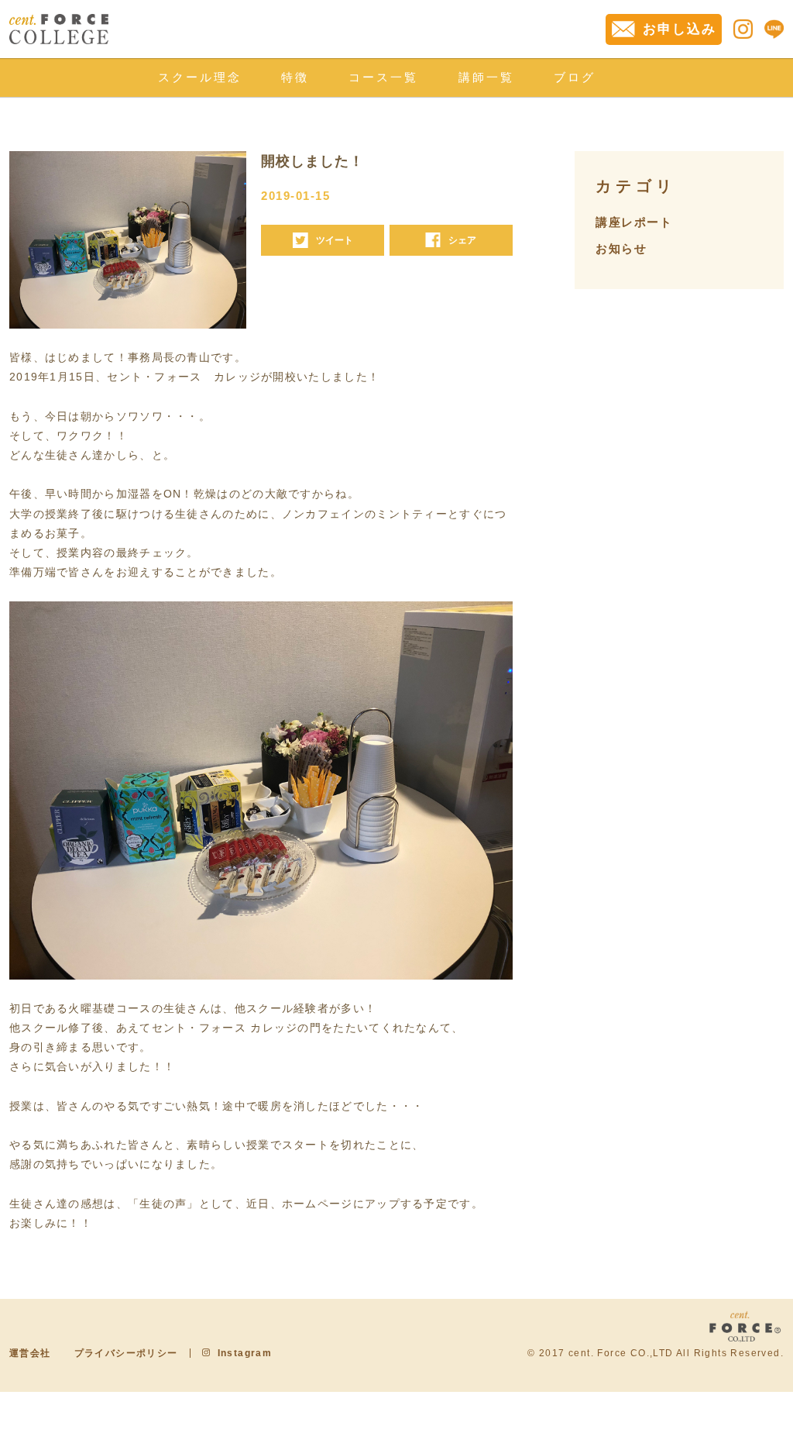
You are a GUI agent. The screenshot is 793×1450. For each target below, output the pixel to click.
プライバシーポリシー (126, 1353)
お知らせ (621, 248)
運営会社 (30, 1353)
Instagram (245, 1353)
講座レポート (634, 222)
